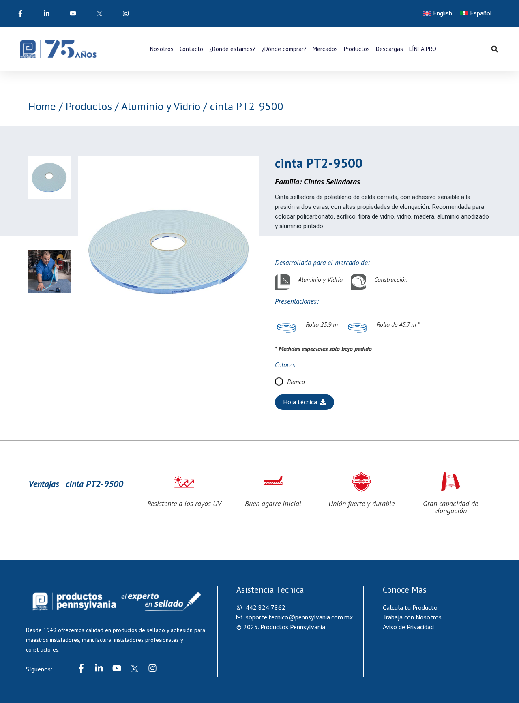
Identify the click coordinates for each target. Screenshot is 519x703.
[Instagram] (152, 668)
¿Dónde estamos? (232, 49)
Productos (357, 49)
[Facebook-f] (81, 668)
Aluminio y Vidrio (160, 106)
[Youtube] (117, 668)
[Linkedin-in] (99, 668)
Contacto (191, 49)
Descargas (389, 49)
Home (42, 106)
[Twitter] (135, 668)
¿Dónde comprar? (284, 49)
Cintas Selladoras (332, 181)
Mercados (325, 49)
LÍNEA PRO (422, 49)
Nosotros (162, 49)
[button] (495, 49)
